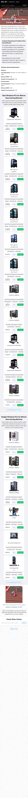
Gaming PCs (12, 1)
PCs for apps (11, 8)
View (14, 129)
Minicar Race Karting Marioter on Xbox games (14, 604)
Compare (20, 129)
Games (17, 1)
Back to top (14, 628)
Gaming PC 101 (4, 8)
